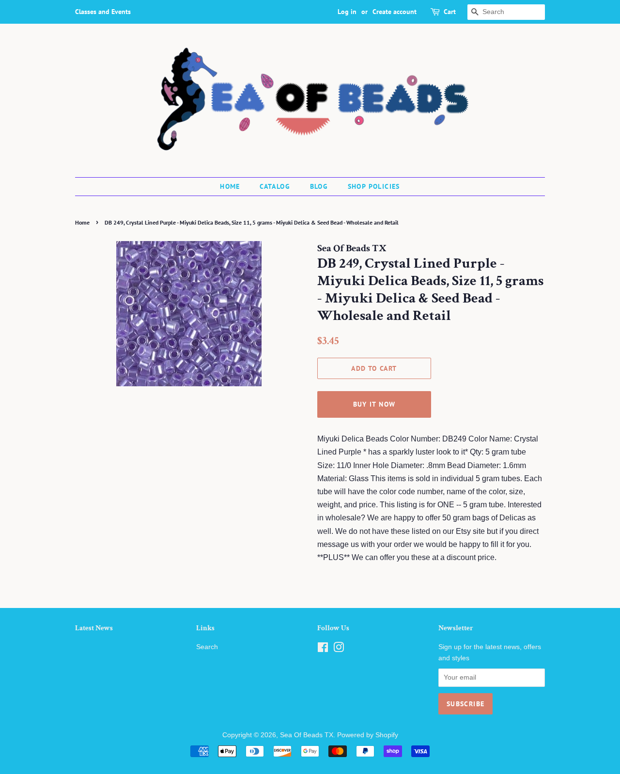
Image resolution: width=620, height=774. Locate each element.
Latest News (94, 628)
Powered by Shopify (367, 735)
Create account (394, 11)
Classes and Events (103, 11)
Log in (347, 11)
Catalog (275, 186)
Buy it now (374, 404)
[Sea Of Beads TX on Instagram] (338, 649)
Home (230, 186)
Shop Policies (374, 186)
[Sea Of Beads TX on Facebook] (322, 649)
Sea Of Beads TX (306, 735)
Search (207, 647)
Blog (319, 186)
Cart (450, 11)
